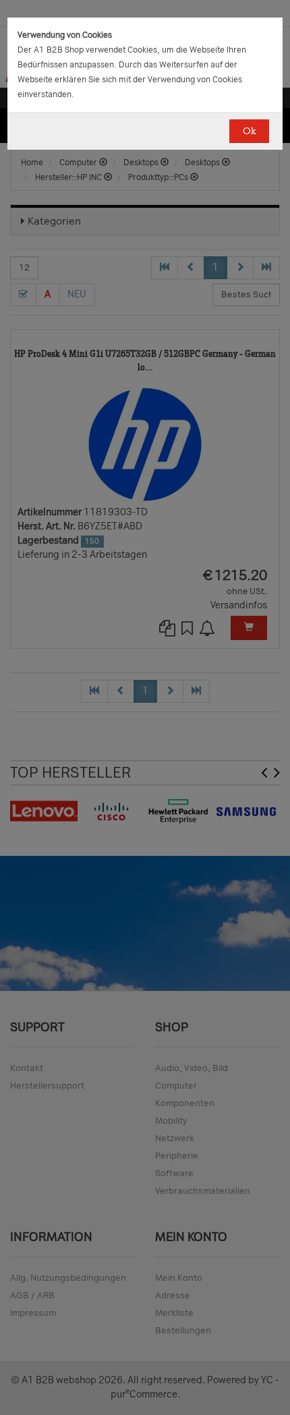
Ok (249, 131)
